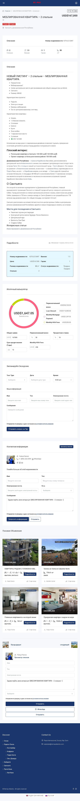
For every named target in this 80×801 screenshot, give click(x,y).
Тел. (31, 396)
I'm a (43, 486)
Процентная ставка (61, 333)
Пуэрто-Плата (9, 744)
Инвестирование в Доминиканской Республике (24, 229)
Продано (5, 24)
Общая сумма (12, 333)
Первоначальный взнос (39, 333)
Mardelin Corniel (50, 581)
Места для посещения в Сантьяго (24, 209)
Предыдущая (16, 645)
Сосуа (6, 741)
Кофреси (10, 751)
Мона (56, 169)
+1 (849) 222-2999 (25, 459)
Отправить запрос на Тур (18, 429)
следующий (64, 645)
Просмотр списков (66, 446)
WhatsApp (37, 459)
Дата (32, 375)
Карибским (29, 171)
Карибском (41, 161)
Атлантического (27, 163)
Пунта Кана (8, 769)
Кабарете (7, 762)
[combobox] (17, 380)
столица (24, 166)
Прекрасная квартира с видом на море (59, 617)
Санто (55, 166)
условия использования (44, 424)
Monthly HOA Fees (37, 343)
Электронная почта (60, 396)
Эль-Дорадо (11, 758)
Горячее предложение (29, 542)
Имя (8, 396)
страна (33, 161)
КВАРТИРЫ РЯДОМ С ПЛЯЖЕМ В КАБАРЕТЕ (22, 569)
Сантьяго (7, 765)
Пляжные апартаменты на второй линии (20, 617)
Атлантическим (22, 169)
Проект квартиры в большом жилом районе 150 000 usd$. (33, 157)
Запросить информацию (17, 519)
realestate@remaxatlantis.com (54, 744)
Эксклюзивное (31, 590)
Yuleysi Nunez (11, 629)
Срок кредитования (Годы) (14, 344)
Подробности (30, 574)
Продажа (19, 542)
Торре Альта (11, 755)
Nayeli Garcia (10, 581)
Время (55, 375)
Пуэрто (9, 171)
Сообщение (11, 405)
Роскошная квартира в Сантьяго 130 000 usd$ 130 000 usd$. (34, 154)
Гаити (15, 166)
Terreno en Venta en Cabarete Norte (57, 569)
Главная (7, 11)
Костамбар (11, 748)
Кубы (30, 179)
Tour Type (10, 375)
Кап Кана (10, 773)
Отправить (35, 519)
